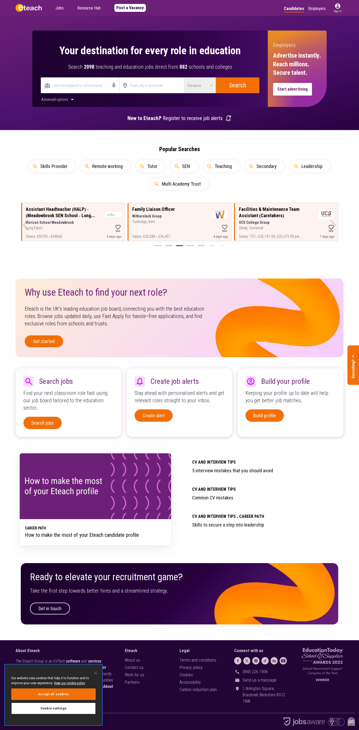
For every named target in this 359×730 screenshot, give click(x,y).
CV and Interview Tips (214, 462)
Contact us (134, 667)
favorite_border (118, 227)
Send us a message (259, 680)
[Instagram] (255, 660)
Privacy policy (191, 667)
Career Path (251, 516)
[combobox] (80, 85)
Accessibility (190, 682)
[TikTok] (265, 660)
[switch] (58, 99)
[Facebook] (237, 660)
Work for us (134, 674)
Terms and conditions (198, 660)
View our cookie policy (69, 683)
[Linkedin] (274, 660)
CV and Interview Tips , (215, 516)
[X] (246, 660)
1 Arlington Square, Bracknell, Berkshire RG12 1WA (264, 695)
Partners (132, 682)
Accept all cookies (53, 694)
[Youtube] (283, 660)
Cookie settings (53, 708)
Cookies (186, 674)
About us (132, 660)
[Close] (95, 673)
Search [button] (237, 85)
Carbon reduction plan (198, 689)
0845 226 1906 (255, 671)
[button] (337, 8)
